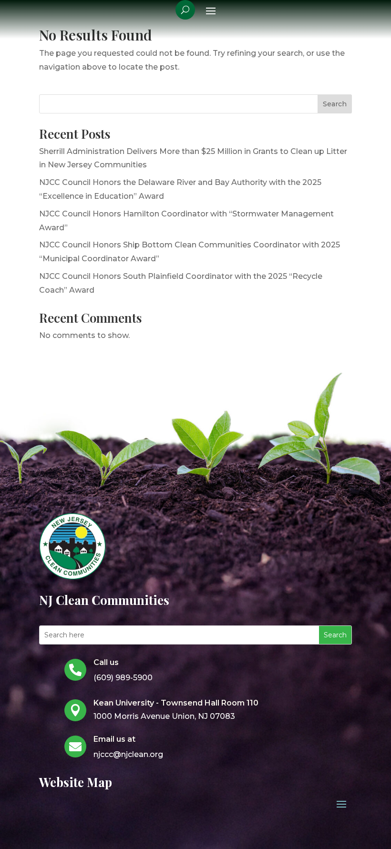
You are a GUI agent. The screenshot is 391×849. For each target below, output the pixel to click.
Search (335, 104)
